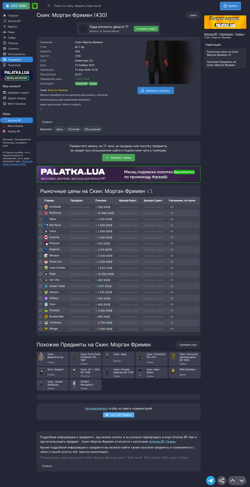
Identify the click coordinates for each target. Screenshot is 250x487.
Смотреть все (188, 344)
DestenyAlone (111, 31)
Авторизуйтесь (96, 408)
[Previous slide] (118, 44)
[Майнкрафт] (35, 6)
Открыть (47, 121)
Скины (93, 83)
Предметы (226, 34)
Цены (193, 15)
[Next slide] (193, 44)
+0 (171, 206)
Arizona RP (81, 83)
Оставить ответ (146, 28)
